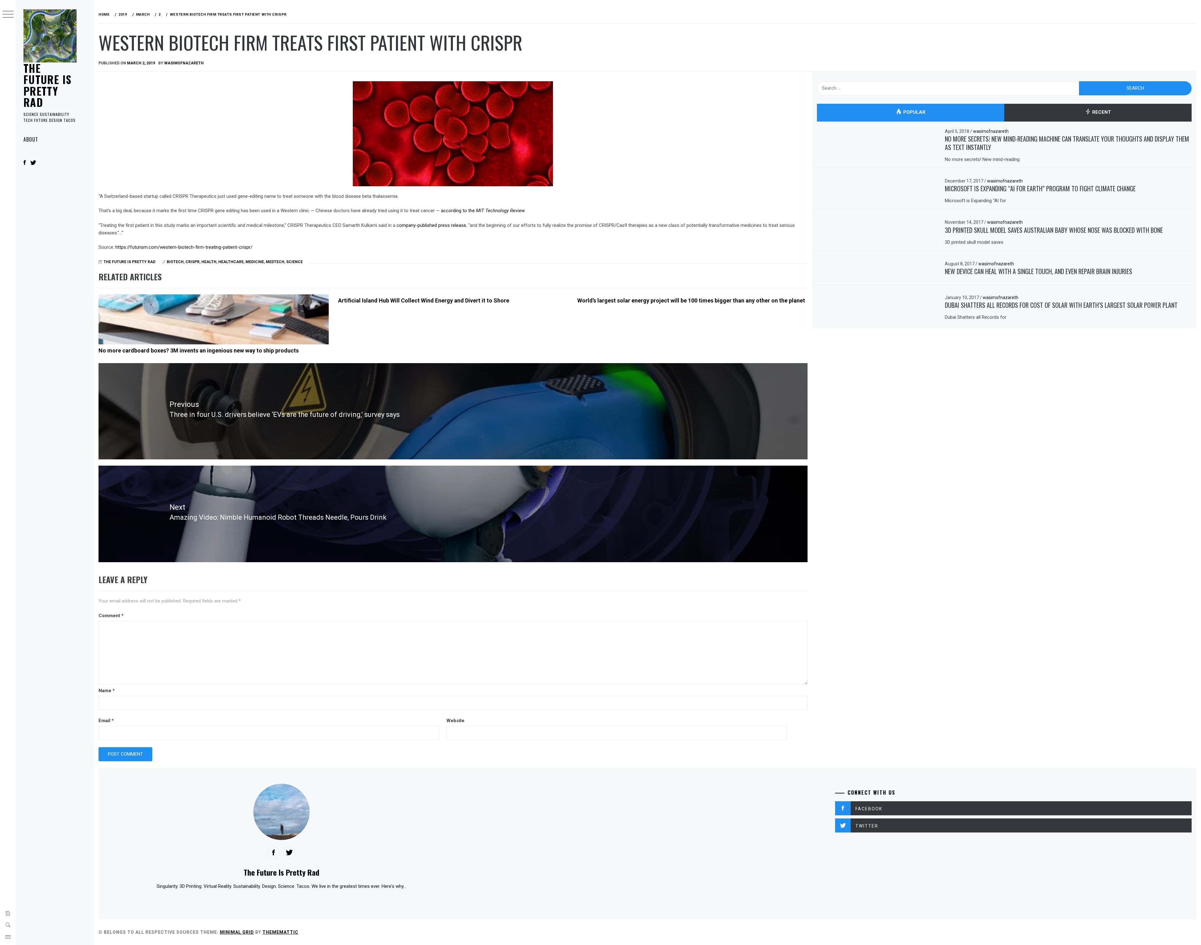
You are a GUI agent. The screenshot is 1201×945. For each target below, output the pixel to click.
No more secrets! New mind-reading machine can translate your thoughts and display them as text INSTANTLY (1067, 143)
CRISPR (192, 262)
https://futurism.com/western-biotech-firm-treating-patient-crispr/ (183, 247)
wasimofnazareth (184, 63)
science (294, 262)
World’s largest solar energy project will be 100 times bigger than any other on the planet (691, 300)
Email (106, 720)
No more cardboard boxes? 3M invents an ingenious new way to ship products (199, 350)
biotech (175, 262)
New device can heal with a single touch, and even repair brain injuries (1038, 271)
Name (107, 690)
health (208, 262)
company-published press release (431, 225)
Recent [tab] (1101, 112)
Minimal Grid (237, 932)
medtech (275, 262)
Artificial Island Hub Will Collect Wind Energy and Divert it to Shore (423, 300)
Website (455, 720)
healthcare (231, 262)
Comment (111, 615)
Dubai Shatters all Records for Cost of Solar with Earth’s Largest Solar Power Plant (1061, 305)
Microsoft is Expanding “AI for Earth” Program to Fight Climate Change (1040, 188)
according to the (483, 210)
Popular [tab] (913, 112)
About (30, 139)
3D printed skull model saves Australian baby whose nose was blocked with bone (1054, 230)
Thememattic (280, 932)
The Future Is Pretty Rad (47, 85)
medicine (255, 262)
